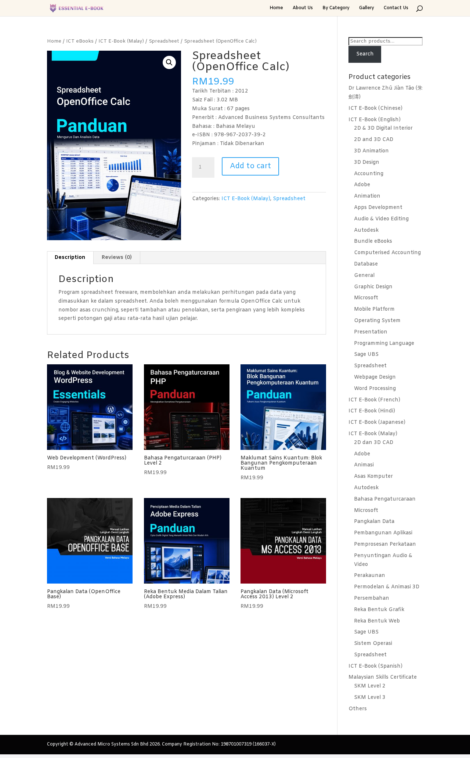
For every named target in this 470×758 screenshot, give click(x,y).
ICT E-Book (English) (374, 119)
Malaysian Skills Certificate (382, 677)
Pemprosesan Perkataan (385, 544)
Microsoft (366, 298)
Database (366, 264)
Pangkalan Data (374, 521)
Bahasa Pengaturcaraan (385, 499)
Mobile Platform (374, 309)
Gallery (366, 8)
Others (357, 708)
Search (365, 54)
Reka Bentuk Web (377, 621)
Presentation (370, 332)
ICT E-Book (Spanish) (375, 666)
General (364, 275)
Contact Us (396, 8)
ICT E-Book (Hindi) (371, 411)
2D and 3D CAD (373, 139)
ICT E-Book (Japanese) (376, 422)
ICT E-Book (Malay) (121, 41)
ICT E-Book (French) (374, 400)
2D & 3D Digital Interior (383, 128)
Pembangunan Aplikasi (383, 533)
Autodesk (366, 230)
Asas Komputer (373, 476)
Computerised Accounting (387, 252)
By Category (336, 8)
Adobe (362, 184)
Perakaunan (369, 575)
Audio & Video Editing (381, 219)
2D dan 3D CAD (373, 442)
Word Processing (375, 388)
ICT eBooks (80, 41)
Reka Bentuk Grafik (379, 609)
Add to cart (250, 166)
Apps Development (378, 207)
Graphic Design (373, 287)
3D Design (366, 162)
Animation (367, 196)
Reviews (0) (117, 257)
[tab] (70, 258)
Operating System (377, 320)
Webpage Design (375, 377)
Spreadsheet (164, 41)
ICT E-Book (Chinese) (375, 108)
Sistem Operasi (373, 643)
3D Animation (371, 151)
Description (70, 257)
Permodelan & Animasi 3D (386, 587)
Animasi (364, 465)
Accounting (368, 173)
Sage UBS (366, 354)
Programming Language (384, 343)
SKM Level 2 (370, 686)
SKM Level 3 (370, 697)
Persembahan (371, 598)
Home (276, 8)
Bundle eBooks (373, 241)
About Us (303, 8)
